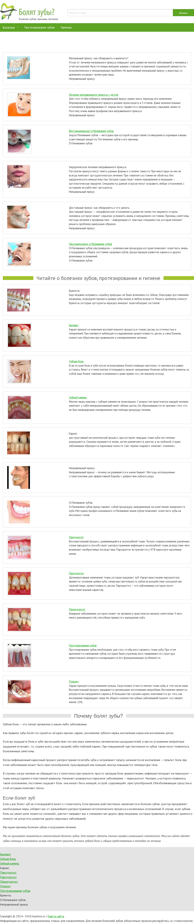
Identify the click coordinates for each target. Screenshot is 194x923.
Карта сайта (56, 916)
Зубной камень (78, 397)
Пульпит (74, 681)
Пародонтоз (76, 573)
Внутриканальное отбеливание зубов (91, 131)
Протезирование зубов (39, 27)
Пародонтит (76, 537)
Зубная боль (76, 361)
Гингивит (74, 325)
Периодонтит (77, 609)
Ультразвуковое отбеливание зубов (90, 244)
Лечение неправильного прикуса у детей (93, 94)
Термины (66, 27)
